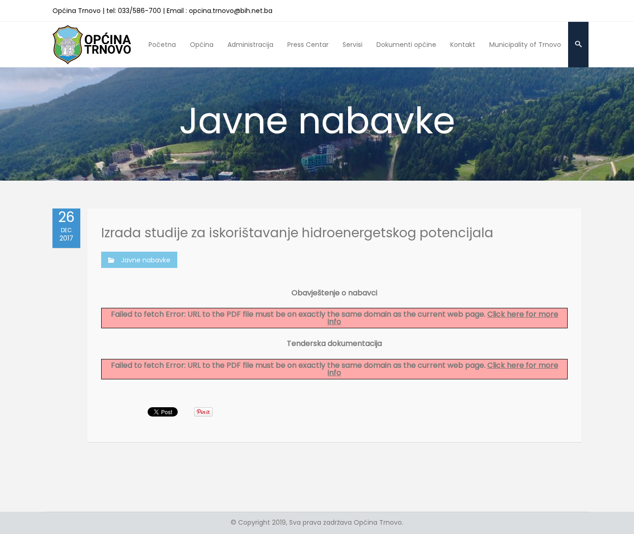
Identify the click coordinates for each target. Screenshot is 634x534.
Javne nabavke (145, 260)
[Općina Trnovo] (91, 44)
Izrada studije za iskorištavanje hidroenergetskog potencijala (297, 233)
